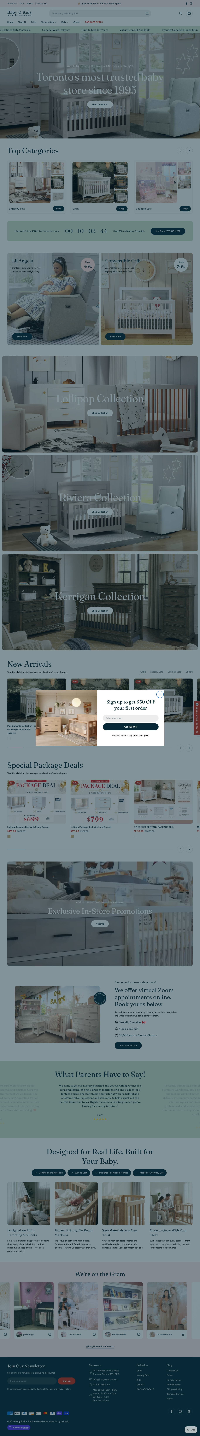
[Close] (160, 694)
